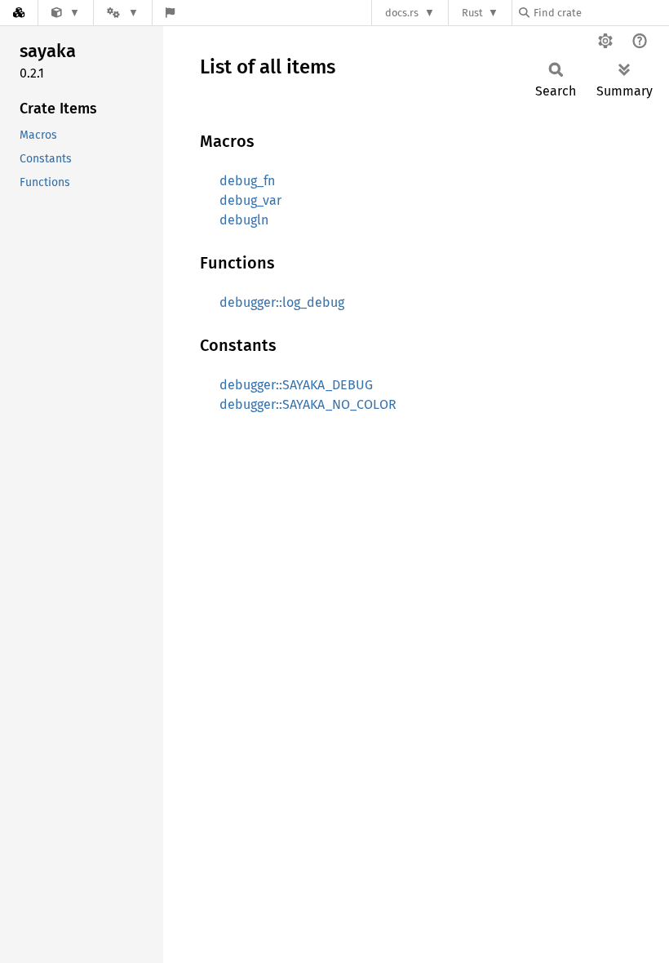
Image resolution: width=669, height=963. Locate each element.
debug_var (250, 200)
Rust (472, 13)
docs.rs (402, 13)
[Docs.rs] (19, 12)
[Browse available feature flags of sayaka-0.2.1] (170, 12)
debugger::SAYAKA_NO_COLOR (308, 404)
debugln (243, 220)
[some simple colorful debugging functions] (65, 12)
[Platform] (122, 12)
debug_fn (247, 181)
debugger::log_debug (281, 302)
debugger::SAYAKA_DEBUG (296, 385)
